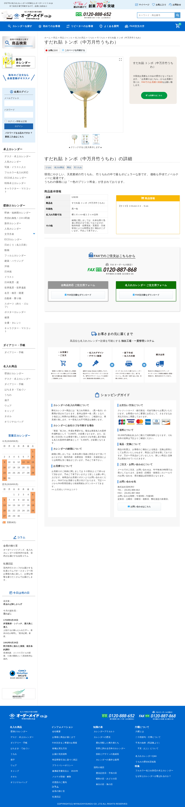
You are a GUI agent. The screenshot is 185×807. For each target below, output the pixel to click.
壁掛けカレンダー (14, 373)
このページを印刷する (75, 50)
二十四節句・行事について (148, 737)
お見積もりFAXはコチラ (66, 489)
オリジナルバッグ (14, 421)
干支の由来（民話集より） (148, 743)
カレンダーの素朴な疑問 (107, 760)
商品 (69, 167)
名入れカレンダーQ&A (146, 756)
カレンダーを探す (22, 26)
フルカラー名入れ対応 (16, 172)
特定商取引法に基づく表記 (64, 760)
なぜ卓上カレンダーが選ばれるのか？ (153, 776)
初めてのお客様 (51, 26)
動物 (6, 250)
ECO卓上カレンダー (15, 178)
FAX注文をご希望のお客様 (64, 743)
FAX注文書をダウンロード (79, 295)
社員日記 (8, 563)
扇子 (6, 400)
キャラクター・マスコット (17, 190)
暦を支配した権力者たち (107, 743)
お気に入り (53, 50)
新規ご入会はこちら (14, 136)
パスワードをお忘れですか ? (18, 133)
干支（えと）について (148, 748)
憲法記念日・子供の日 (106, 773)
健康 (6, 317)
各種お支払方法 (59, 748)
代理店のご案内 (59, 782)
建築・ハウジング (14, 261)
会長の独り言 (10, 545)
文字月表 (9, 234)
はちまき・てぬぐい (15, 389)
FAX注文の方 (137, 26)
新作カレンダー (12, 223)
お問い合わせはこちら (141, 506)
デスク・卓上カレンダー (17, 156)
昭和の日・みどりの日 (106, 778)
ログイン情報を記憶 (17, 121)
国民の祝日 (99, 767)
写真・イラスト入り (15, 167)
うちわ (48, 167)
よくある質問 (111, 26)
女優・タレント (12, 323)
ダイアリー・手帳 (14, 352)
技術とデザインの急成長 (107, 754)
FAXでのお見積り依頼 (151, 82)
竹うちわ (78, 167)
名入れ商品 (59, 167)
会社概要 (56, 731)
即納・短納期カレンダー (17, 212)
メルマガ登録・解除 (61, 776)
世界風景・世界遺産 (15, 287)
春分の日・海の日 (104, 784)
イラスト (9, 277)
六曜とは (139, 731)
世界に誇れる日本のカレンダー (110, 748)
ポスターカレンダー (15, 312)
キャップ (9, 411)
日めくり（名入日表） (16, 245)
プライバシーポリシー (62, 765)
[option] (85, 95)
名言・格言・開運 (14, 293)
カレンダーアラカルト (104, 731)
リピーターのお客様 (82, 26)
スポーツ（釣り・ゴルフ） (16, 305)
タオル (8, 416)
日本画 (8, 271)
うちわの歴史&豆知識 (145, 762)
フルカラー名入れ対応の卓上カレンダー (154, 770)
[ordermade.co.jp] (26, 20)
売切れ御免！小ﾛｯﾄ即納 (17, 218)
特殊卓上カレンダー (15, 183)
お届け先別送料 (59, 754)
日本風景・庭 (11, 282)
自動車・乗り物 (12, 298)
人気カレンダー (12, 162)
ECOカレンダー (13, 239)
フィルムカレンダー (15, 255)
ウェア (8, 405)
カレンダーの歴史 (102, 737)
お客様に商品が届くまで (63, 737)
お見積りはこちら (155, 95)
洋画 (6, 266)
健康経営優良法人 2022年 (65, 771)
